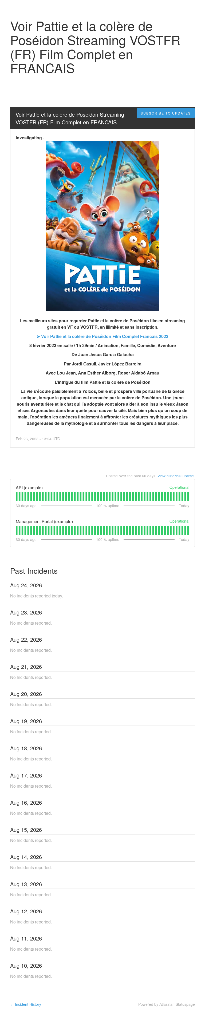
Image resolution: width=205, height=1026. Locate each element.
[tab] (17, 496)
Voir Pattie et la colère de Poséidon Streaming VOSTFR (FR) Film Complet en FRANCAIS (70, 118)
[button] (166, 113)
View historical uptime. (176, 475)
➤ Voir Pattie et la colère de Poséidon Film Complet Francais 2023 (102, 336)
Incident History (25, 1004)
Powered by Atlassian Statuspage (166, 1004)
